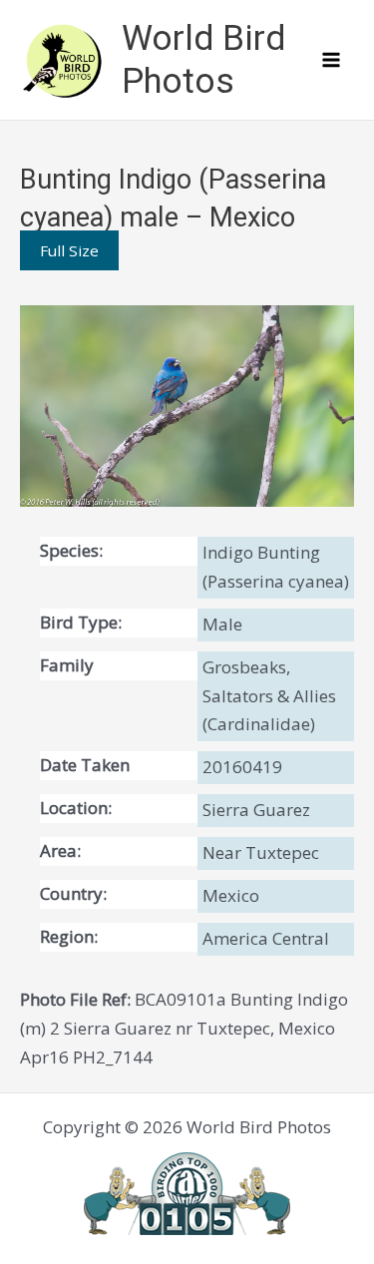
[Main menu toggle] (332, 60)
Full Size (69, 250)
